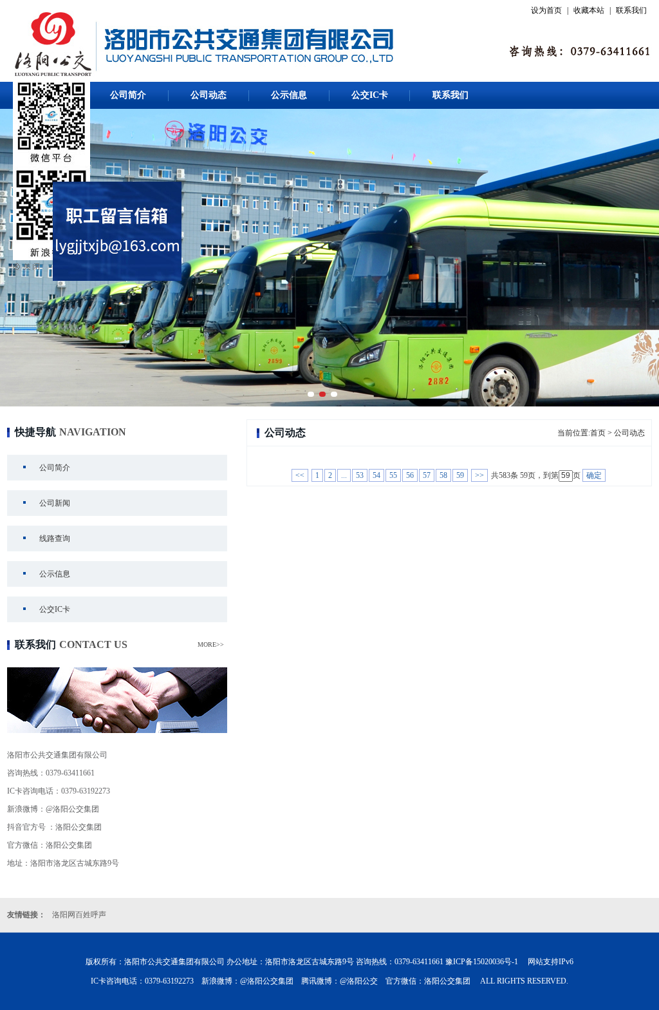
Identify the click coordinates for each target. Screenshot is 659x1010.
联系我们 (631, 10)
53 (360, 475)
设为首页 (546, 10)
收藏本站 (588, 10)
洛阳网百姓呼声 (79, 914)
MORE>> (211, 644)
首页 (598, 432)
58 (443, 475)
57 (427, 475)
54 (376, 475)
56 (410, 475)
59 (460, 475)
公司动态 (208, 95)
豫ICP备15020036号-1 (481, 961)
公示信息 (289, 95)
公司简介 (128, 95)
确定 (594, 475)
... (344, 475)
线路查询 (54, 538)
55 (393, 475)
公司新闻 (54, 503)
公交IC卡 (369, 95)
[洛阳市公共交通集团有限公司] (329, 257)
